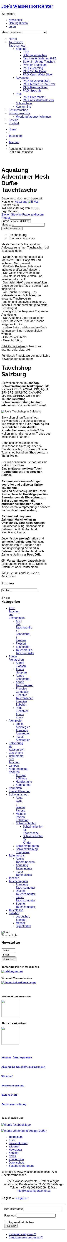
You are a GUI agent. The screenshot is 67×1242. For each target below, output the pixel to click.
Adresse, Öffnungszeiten (16, 1057)
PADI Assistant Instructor (38, 100)
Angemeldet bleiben (21, 1222)
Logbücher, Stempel (23, 918)
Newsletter (15, 19)
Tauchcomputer (18, 881)
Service (13, 120)
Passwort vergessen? (22, 1234)
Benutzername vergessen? (26, 1237)
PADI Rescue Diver (35, 87)
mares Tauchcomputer (25, 899)
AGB (12, 1140)
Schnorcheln (24, 103)
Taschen (14, 142)
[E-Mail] (33, 201)
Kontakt (14, 123)
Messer (20, 922)
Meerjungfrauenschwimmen (33, 116)
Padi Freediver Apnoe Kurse (22, 712)
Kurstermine (23, 106)
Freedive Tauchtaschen (24, 696)
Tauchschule (17, 45)
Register (22, 1198)
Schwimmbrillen (26, 823)
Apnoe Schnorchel (23, 677)
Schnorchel (23, 646)
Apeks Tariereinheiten (25, 860)
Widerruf (7, 1076)
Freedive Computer (22, 690)
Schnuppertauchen (35, 55)
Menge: (6, 224)
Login (12, 26)
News (12, 1156)
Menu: (5, 32)
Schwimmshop (18, 110)
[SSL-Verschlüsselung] (10, 1044)
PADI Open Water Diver (38, 74)
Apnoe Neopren (21, 671)
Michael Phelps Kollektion (22, 817)
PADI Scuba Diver (34, 71)
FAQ (26, 52)
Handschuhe (24, 781)
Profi (19, 93)
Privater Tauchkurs (34, 64)
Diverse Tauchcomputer (25, 892)
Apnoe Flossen (21, 664)
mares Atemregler (23, 738)
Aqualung (21, 201)
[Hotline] (10, 1016)
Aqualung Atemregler (23, 732)
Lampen (14, 765)
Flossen (21, 643)
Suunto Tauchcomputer (25, 905)
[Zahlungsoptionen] (12, 971)
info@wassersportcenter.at (33, 1190)
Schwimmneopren (27, 845)
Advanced (22, 77)
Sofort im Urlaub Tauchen (39, 61)
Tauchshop (16, 42)
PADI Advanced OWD (37, 80)
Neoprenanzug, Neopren (18, 770)
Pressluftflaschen (19, 791)
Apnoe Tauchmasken (24, 684)
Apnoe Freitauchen (16, 658)
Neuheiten (15, 788)
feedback (4, 48)
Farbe (5, 220)
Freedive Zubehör (21, 703)
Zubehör (14, 913)
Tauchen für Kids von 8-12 (39, 58)
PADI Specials (32, 90)
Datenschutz (9, 1095)
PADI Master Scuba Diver (39, 84)
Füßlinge (21, 778)
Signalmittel (23, 926)
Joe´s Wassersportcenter (27, 6)
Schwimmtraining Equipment (27, 851)
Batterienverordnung (21, 1165)
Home (13, 38)
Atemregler (16, 720)
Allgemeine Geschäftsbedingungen (23, 1067)
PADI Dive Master (34, 96)
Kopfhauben (23, 784)
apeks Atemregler (23, 725)
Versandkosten (18, 1143)
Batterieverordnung (13, 1104)
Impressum (16, 1136)
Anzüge (21, 775)
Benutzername (13, 1208)
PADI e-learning (33, 68)
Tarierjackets (17, 855)
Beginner (21, 48)
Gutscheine (16, 752)
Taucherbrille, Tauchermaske (25, 651)
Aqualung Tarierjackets (24, 867)
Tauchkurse (16, 910)
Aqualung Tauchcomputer (25, 886)
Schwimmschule (19, 113)
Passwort (10, 1215)
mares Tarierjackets (24, 873)
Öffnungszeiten (18, 23)
